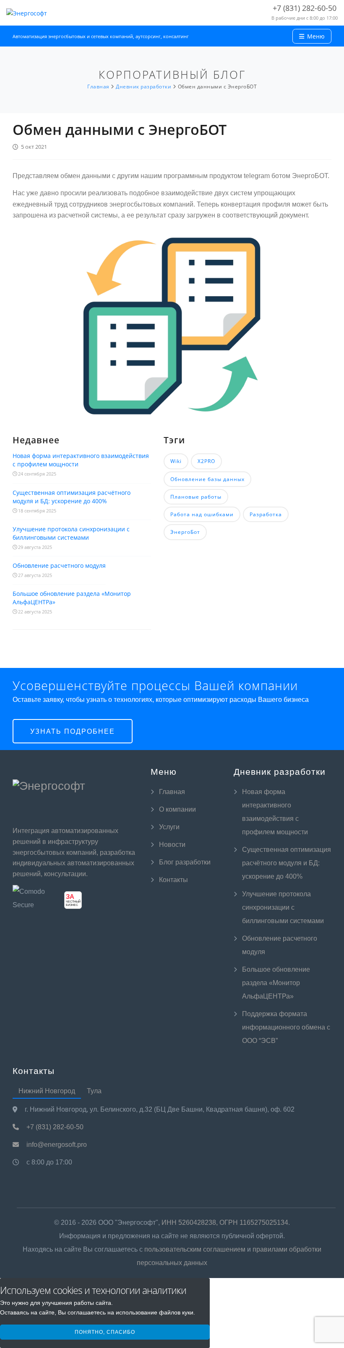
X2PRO (206, 461)
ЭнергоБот (185, 532)
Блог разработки (185, 862)
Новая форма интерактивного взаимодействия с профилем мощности (81, 460)
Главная (172, 791)
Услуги (169, 827)
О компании (177, 809)
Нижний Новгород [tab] (46, 1090)
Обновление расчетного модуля (59, 565)
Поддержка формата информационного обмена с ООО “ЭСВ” (286, 1027)
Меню (315, 36)
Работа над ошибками (202, 514)
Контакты (173, 879)
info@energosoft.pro (56, 1144)
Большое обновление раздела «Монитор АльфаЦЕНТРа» (72, 598)
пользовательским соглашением (194, 1249)
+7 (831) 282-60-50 (54, 1127)
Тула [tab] (94, 1090)
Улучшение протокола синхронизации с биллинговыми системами (71, 533)
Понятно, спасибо (105, 1332)
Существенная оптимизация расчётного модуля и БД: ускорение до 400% (71, 497)
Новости (172, 844)
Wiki (176, 461)
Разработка (266, 514)
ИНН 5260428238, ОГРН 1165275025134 (225, 1222)
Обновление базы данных (207, 479)
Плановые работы (196, 496)
